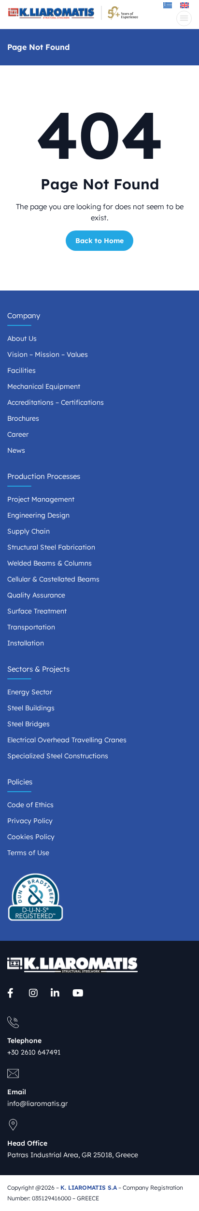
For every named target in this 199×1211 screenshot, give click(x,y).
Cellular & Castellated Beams (53, 579)
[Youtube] (78, 993)
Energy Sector (29, 692)
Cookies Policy (31, 836)
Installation (25, 643)
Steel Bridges (28, 724)
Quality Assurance (36, 595)
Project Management (40, 499)
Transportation (31, 627)
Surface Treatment (37, 611)
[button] (184, 18)
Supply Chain (28, 531)
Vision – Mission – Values (47, 354)
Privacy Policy (30, 820)
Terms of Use (28, 852)
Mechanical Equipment (43, 386)
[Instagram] (35, 993)
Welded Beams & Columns (49, 563)
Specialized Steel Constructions (57, 755)
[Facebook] (13, 993)
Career (17, 434)
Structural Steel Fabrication (51, 547)
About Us (22, 338)
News (16, 450)
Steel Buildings (31, 708)
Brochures (23, 418)
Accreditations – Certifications (55, 402)
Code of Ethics (30, 804)
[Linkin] (57, 993)
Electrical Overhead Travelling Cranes (67, 740)
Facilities (21, 370)
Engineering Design (38, 515)
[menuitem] (184, 4)
